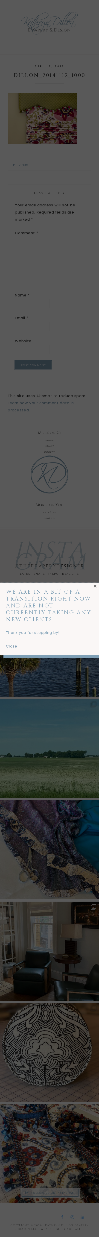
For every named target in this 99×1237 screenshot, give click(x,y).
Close (11, 646)
